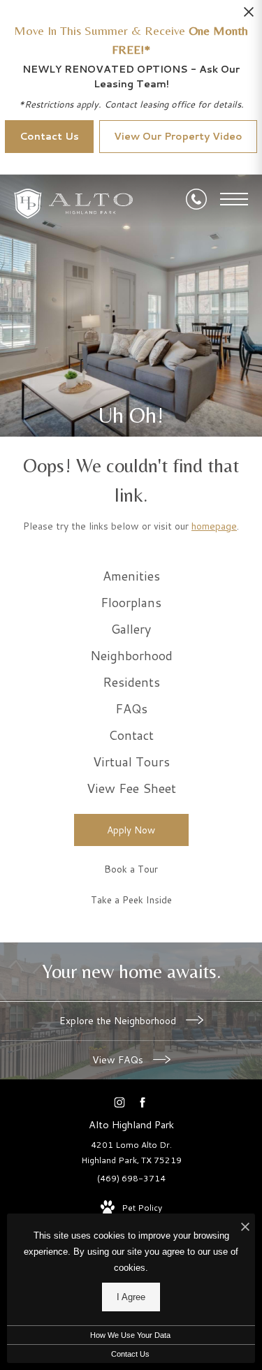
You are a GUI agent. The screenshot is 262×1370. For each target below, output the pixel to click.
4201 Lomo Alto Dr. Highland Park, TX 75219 (131, 1152)
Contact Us (130, 1354)
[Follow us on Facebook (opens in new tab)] (143, 1102)
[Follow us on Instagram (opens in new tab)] (120, 1102)
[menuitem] (131, 576)
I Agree (131, 1297)
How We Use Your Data (130, 1335)
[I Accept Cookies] (245, 1228)
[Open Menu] (234, 199)
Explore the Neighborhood (119, 1021)
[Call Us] (196, 199)
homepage (214, 526)
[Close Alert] (248, 15)
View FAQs (119, 1060)
